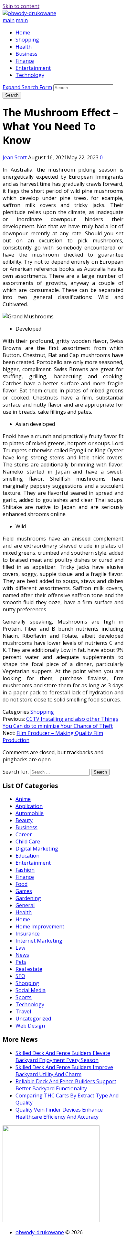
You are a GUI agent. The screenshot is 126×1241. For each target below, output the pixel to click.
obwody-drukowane (40, 1232)
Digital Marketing (37, 848)
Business (26, 53)
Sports (24, 997)
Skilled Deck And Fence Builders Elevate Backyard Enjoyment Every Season (63, 1056)
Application (29, 806)
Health (24, 46)
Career (24, 834)
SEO (20, 976)
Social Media (31, 990)
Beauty (24, 820)
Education (27, 855)
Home (23, 32)
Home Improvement (40, 926)
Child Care (28, 841)
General (25, 905)
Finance (25, 60)
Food (21, 884)
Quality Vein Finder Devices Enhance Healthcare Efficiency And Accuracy (59, 1113)
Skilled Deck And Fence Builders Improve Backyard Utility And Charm (64, 1071)
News (22, 954)
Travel (23, 1011)
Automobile (30, 813)
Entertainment (33, 67)
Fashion (25, 869)
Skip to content (21, 6)
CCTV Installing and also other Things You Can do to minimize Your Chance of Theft (60, 722)
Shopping (27, 39)
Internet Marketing (39, 940)
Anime (23, 799)
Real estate (29, 969)
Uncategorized (33, 1018)
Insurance (28, 933)
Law (20, 947)
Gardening (28, 898)
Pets (21, 961)
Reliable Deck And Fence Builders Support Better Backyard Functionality (66, 1085)
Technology (30, 75)
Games (24, 891)
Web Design (30, 1025)
